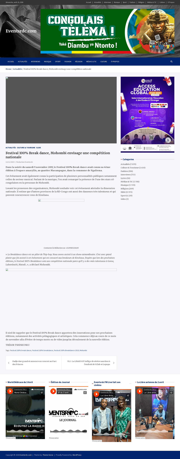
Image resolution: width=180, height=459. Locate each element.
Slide (38, 147)
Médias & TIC (152, 2)
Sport (125, 2)
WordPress (77, 455)
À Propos (171, 2)
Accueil (88, 2)
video (123, 199)
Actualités (97, 2)
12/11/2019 (10, 162)
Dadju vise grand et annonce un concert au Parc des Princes (34, 362)
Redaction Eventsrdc (24, 162)
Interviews (107, 2)
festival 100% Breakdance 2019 (66, 350)
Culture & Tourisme (26, 147)
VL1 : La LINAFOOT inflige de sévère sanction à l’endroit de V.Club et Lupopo (88, 362)
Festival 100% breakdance (42, 350)
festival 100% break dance (20, 350)
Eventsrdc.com (21, 31)
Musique (117, 2)
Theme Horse (48, 455)
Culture (162, 2)
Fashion (132, 2)
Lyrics (123, 178)
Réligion (141, 2)
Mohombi (83, 350)
